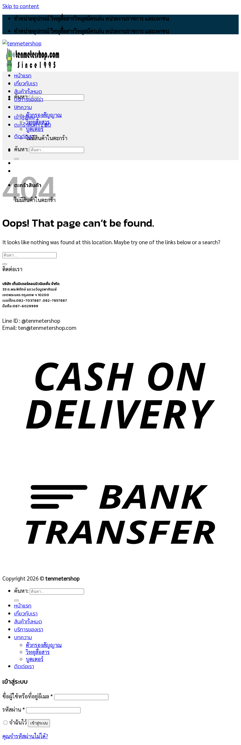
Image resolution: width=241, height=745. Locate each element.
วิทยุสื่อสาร (38, 121)
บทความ (23, 107)
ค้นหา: (21, 148)
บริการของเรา (28, 99)
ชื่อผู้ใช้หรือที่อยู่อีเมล (27, 696)
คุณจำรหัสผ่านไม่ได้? (25, 735)
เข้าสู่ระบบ (39, 723)
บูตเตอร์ (34, 128)
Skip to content (20, 5)
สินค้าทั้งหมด (28, 91)
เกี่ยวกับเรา (26, 83)
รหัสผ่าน (13, 709)
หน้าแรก (22, 75)
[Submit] (16, 159)
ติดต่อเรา (24, 136)
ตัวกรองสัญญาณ (44, 114)
